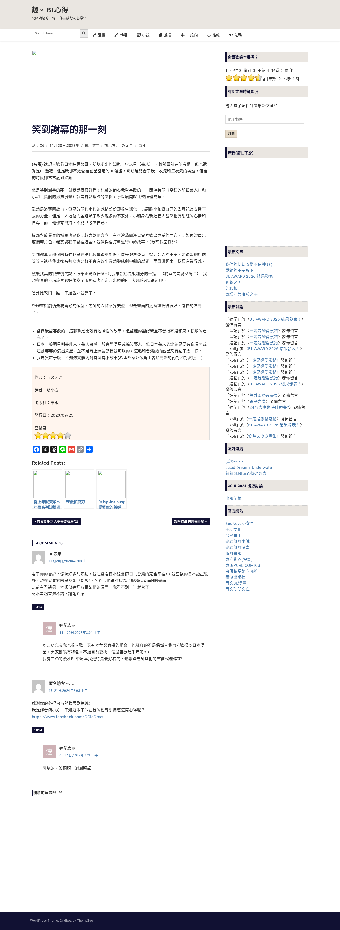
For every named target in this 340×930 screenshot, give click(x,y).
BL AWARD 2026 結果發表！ (251, 276)
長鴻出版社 (235, 577)
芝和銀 (231, 288)
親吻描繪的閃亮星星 (189, 522)
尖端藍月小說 (237, 541)
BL (87, 145)
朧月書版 (233, 553)
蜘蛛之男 (233, 282)
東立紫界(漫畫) (239, 559)
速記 (40, 145)
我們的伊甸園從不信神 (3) (248, 264)
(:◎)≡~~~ (234, 461)
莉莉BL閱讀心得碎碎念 (246, 473)
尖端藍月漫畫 (237, 547)
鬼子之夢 (258, 401)
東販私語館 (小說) (241, 571)
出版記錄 (233, 498)
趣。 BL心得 (50, 10)
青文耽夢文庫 (237, 589)
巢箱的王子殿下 (239, 270)
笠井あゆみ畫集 (264, 395)
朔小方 (110, 145)
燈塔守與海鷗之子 (241, 294)
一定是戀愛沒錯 (264, 331)
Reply (38, 607)
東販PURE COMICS (242, 565)
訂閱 (231, 133)
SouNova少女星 (239, 523)
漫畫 (95, 145)
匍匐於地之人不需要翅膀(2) (57, 522)
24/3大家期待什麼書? (269, 407)
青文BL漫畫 (235, 583)
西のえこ (125, 145)
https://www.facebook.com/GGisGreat (68, 716)
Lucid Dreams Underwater (249, 467)
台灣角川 (233, 535)
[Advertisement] (260, 206)
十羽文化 (233, 529)
